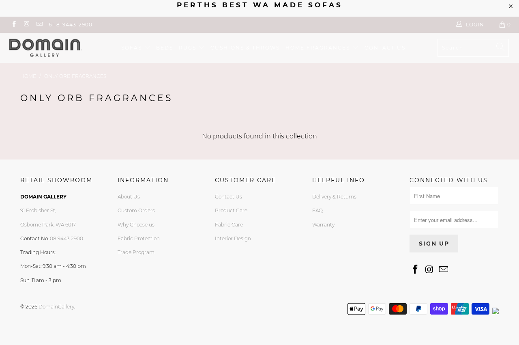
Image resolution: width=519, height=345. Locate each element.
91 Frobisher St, (38, 210)
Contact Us (228, 197)
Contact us (385, 48)
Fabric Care (229, 225)
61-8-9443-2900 (70, 25)
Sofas (132, 48)
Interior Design (233, 238)
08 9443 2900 (66, 238)
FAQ (317, 210)
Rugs (188, 48)
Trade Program (136, 252)
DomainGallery (56, 307)
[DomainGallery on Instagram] (26, 25)
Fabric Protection (139, 238)
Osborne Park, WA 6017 (48, 225)
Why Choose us (136, 225)
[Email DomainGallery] (39, 25)
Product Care (231, 210)
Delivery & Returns (334, 197)
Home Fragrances (318, 48)
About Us (129, 197)
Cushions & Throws (245, 48)
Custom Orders (136, 210)
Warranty (323, 225)
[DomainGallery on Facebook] (13, 25)
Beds (164, 48)
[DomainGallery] (45, 48)
